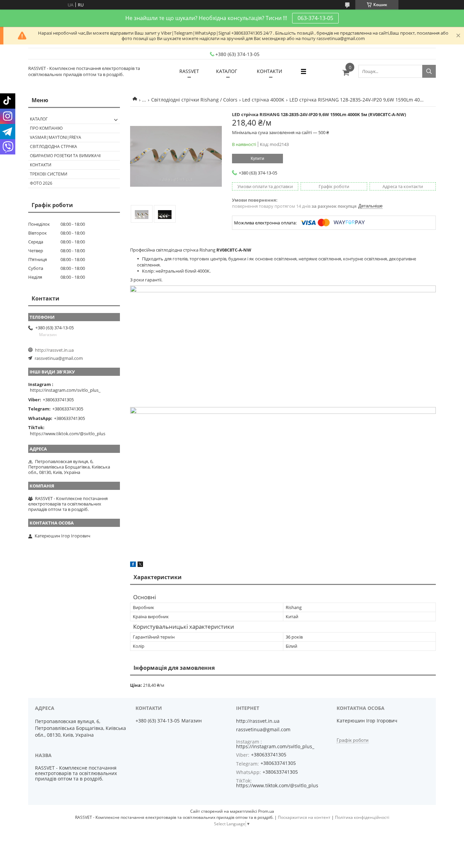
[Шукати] (429, 71)
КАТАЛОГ (226, 71)
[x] (140, 565)
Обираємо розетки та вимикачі (65, 156)
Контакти (40, 165)
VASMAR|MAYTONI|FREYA (55, 137)
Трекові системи (48, 174)
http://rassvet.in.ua (54, 350)
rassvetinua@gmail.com (59, 358)
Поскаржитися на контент (304, 817)
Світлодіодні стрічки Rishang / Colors (194, 99)
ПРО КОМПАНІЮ (46, 128)
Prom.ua (266, 811)
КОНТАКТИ (269, 71)
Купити (257, 158)
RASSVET (189, 71)
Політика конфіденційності (362, 817)
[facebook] (133, 565)
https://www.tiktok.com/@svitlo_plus (67, 433)
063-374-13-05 (315, 18)
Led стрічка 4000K (263, 99)
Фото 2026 (41, 183)
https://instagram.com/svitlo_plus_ (65, 390)
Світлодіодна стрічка (53, 146)
